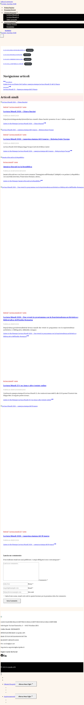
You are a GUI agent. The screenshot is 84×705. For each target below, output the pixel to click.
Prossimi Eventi (10, 10)
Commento (43, 580)
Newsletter (10, 27)
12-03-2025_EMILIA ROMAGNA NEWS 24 (14, 50)
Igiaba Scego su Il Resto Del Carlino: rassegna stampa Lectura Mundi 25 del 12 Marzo (31, 83)
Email (30, 588)
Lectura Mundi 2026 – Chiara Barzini (19, 111)
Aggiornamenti (9, 696)
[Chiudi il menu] (1, 673)
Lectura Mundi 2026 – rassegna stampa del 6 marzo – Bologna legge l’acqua (36, 139)
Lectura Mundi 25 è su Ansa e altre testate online (24, 385)
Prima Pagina (9, 8)
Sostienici (8, 31)
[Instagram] (4, 656)
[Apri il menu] (2, 36)
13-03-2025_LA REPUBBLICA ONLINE (13, 64)
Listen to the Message (23, 124)
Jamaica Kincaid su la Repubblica (17, 166)
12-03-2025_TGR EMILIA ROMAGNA (12, 54)
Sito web (31, 592)
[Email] (6, 656)
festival (5, 107)
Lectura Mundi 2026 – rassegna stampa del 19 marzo (26, 536)
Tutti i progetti (12, 19)
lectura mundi (8, 162)
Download (30, 50)
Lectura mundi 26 (15, 107)
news (24, 107)
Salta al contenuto (7, 2)
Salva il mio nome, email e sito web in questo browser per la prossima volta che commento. (35, 596)
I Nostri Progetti (9, 684)
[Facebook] (2, 656)
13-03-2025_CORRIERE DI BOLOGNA (13, 59)
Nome (30, 584)
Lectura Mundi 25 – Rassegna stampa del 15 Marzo (20, 88)
